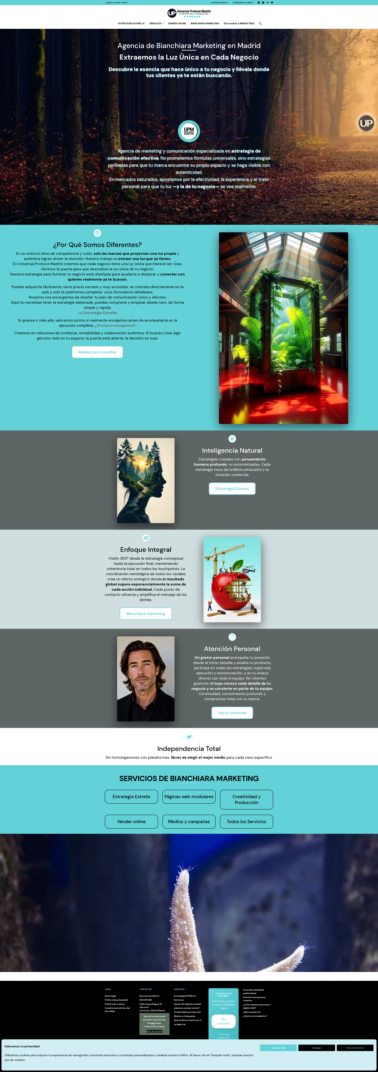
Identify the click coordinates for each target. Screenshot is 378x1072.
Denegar (316, 1047)
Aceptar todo (278, 1047)
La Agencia (179, 1024)
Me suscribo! (224, 1021)
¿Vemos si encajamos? (115, 325)
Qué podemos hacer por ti (188, 1020)
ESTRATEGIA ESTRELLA (131, 23)
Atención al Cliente (149, 996)
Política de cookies (115, 1004)
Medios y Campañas (184, 1016)
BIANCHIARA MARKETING (205, 23)
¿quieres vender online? (117, 2)
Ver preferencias (355, 1047)
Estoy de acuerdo (154, 1031)
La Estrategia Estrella (97, 312)
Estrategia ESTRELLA (185, 996)
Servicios (179, 1000)
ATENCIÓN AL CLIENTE (243, 2)
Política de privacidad (116, 1000)
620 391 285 (145, 1000)
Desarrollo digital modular (187, 1004)
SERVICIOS (155, 23)
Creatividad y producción (187, 1012)
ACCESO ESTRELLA (219, 2)
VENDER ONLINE (177, 23)
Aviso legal (110, 996)
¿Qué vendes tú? (252, 1012)
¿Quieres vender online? (187, 1008)
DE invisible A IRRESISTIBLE (239, 23)
